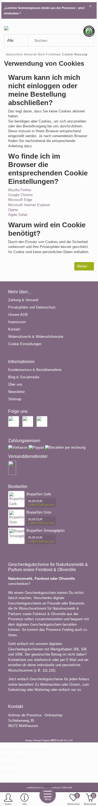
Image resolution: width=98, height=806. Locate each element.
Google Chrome (20, 195)
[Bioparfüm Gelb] (17, 499)
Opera (13, 210)
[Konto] (8, 800)
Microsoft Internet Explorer (29, 205)
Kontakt (14, 329)
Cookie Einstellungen (24, 344)
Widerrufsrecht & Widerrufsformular (35, 337)
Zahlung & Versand (23, 300)
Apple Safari (17, 215)
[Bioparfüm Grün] (17, 517)
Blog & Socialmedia (23, 377)
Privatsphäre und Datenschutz (32, 307)
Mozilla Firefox (19, 190)
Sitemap (14, 399)
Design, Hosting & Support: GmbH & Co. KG (49, 740)
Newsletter (16, 392)
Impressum (17, 322)
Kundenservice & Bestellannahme (35, 370)
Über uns (15, 384)
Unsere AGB (18, 315)
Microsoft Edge (20, 200)
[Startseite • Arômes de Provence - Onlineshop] (6, 28)
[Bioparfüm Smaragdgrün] (19, 533)
